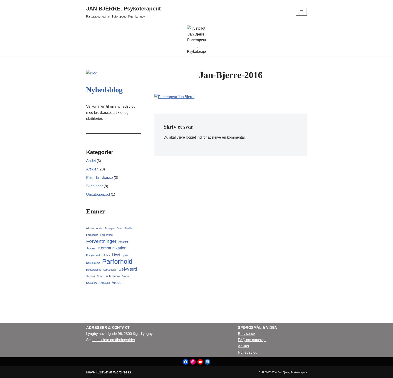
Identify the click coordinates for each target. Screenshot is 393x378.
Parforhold (117, 261)
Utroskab (105, 283)
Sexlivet (90, 276)
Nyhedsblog (104, 90)
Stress (125, 276)
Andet (91, 161)
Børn (119, 228)
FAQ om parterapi (252, 340)
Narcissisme (93, 262)
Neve (90, 372)
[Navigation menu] (301, 12)
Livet (116, 255)
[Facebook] (185, 362)
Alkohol (90, 228)
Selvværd (127, 268)
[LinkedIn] (207, 362)
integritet (123, 242)
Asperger (110, 228)
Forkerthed (106, 234)
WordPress (122, 372)
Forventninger (101, 241)
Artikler (92, 169)
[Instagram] (193, 362)
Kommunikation (112, 248)
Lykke (125, 255)
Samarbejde (109, 269)
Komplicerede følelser (98, 255)
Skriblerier (94, 186)
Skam (100, 276)
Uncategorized (98, 194)
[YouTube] (200, 362)
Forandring (92, 234)
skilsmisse (112, 276)
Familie (128, 228)
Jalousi (91, 248)
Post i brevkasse (99, 178)
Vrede (116, 282)
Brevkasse (246, 334)
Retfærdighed (93, 269)
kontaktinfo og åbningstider (113, 340)
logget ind (194, 137)
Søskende (92, 283)
